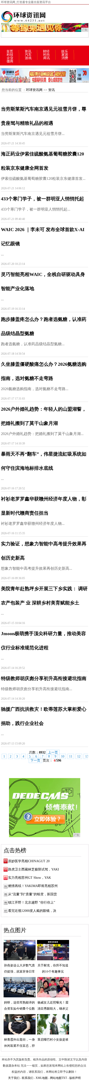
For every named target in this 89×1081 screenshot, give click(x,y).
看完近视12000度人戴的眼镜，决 (32, 911)
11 (70, 756)
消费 (64, 58)
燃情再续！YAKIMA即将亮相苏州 (33, 886)
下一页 (35, 760)
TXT (64, 1078)
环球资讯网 (34, 90)
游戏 (28, 58)
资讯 (28, 51)
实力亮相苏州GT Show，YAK (29, 877)
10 (62, 756)
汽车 (28, 54)
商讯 (46, 58)
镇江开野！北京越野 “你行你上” (31, 902)
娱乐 (64, 51)
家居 (64, 54)
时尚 (46, 54)
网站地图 (55, 1078)
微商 (10, 61)
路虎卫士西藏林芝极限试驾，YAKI (33, 869)
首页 (9, 51)
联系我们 (27, 1078)
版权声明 (75, 1078)
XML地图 (42, 1078)
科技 (10, 54)
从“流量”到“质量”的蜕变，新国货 (32, 894)
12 (78, 756)
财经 (46, 51)
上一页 (53, 752)
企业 (10, 58)
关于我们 (13, 1078)
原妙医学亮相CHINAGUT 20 (29, 861)
